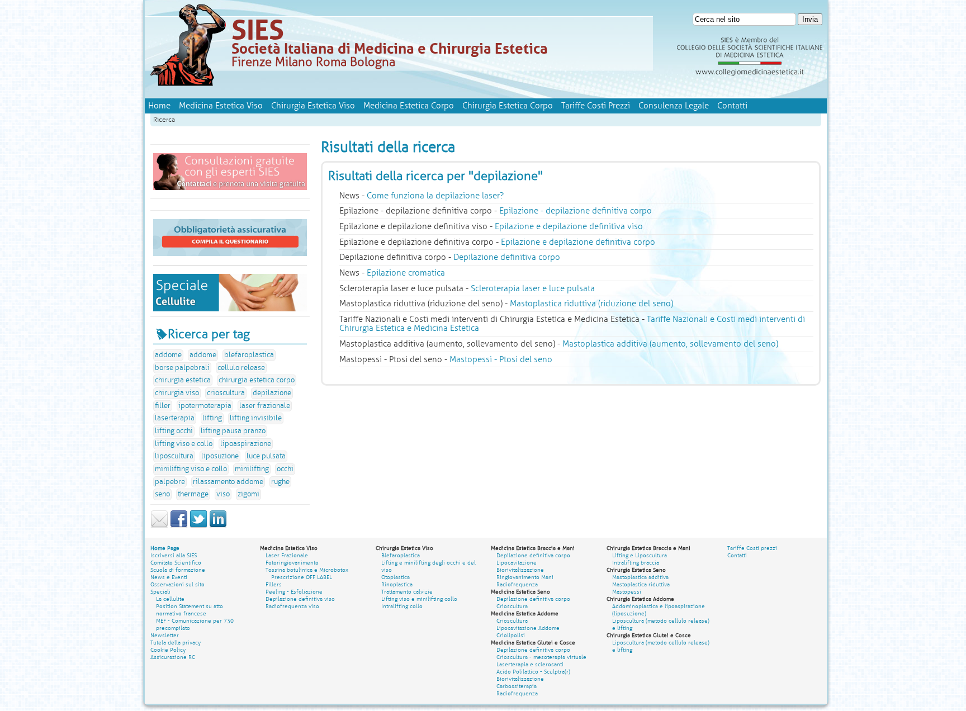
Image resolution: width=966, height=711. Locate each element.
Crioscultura (512, 606)
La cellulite (170, 599)
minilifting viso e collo (191, 468)
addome (168, 354)
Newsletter (164, 635)
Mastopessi (626, 591)
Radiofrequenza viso (292, 606)
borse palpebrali (182, 367)
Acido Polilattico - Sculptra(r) (533, 671)
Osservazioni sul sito (177, 584)
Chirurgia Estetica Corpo (507, 105)
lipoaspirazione (245, 443)
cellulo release (241, 367)
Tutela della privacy (175, 642)
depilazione (272, 392)
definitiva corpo (506, 257)
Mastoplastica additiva (640, 577)
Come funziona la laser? (435, 195)
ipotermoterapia (204, 405)
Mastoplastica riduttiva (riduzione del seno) (591, 303)
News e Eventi (168, 577)
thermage (193, 494)
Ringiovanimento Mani (524, 577)
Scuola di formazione (177, 569)
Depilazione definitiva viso (300, 599)
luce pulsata (266, 456)
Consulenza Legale (673, 105)
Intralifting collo (402, 606)
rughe (280, 481)
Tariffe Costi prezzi (752, 548)
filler (163, 405)
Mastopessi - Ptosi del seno (500, 359)
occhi (285, 468)
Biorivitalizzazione (520, 569)
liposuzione (220, 456)
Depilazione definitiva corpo (533, 555)
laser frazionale (264, 405)
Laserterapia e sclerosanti (530, 664)
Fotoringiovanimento (292, 562)
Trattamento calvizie (407, 591)
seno (162, 494)
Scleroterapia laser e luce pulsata (533, 288)
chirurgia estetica (183, 380)
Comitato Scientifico (175, 562)
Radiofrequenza (517, 584)
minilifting (252, 468)
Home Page (164, 548)
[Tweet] (198, 526)
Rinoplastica (397, 584)
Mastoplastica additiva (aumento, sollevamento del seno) (670, 343)
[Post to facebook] (179, 526)
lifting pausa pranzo (233, 430)
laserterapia (175, 418)
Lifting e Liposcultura (639, 555)
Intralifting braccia (635, 562)
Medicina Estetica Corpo (408, 105)
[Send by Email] (159, 526)
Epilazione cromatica (406, 272)
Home (159, 105)
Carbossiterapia (516, 686)
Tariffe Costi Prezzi (595, 105)
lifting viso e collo (183, 443)
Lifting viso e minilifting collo (419, 599)
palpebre (170, 481)
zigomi (248, 494)
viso (223, 494)
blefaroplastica (249, 354)
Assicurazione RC (172, 657)
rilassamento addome (228, 481)
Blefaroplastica (400, 555)
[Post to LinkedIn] (218, 526)
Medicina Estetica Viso (221, 105)
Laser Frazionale (287, 555)
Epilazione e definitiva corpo (578, 242)
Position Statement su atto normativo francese (189, 610)
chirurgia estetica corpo (257, 380)
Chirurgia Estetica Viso (313, 105)
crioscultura (226, 392)
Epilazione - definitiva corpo (575, 210)
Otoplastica (395, 577)
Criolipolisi (510, 635)
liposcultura (174, 456)
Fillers (274, 584)
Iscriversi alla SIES (173, 555)
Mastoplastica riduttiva (641, 584)
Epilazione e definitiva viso (569, 226)
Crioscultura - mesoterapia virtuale (541, 657)
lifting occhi (174, 430)
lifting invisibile (256, 418)
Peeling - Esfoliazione (294, 591)
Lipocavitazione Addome (528, 628)
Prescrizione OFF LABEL (301, 577)
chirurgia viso (177, 392)
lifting (212, 418)
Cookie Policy (168, 649)
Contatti (732, 105)
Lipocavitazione (516, 562)
